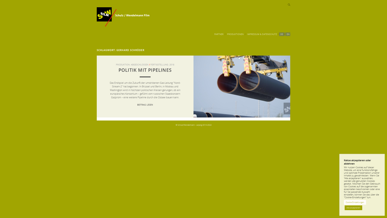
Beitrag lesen (145, 104)
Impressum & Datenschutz (262, 34)
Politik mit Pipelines (145, 70)
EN (288, 34)
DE (281, 34)
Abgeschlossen (140, 64)
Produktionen (235, 34)
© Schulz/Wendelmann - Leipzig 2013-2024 (193, 125)
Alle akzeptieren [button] (353, 207)
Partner (219, 34)
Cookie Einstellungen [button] (355, 202)
